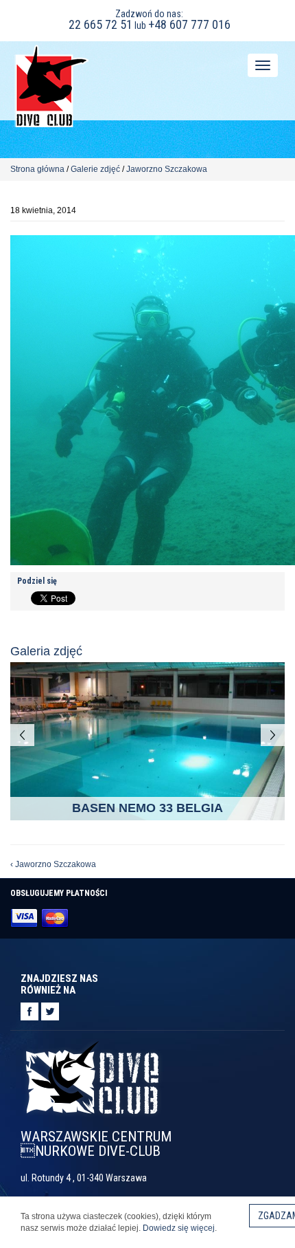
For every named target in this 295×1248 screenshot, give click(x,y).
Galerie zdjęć (95, 169)
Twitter (50, 1011)
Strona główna (37, 169)
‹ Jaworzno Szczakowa (53, 864)
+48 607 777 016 (189, 24)
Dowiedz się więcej (179, 1228)
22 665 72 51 (100, 24)
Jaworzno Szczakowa (166, 169)
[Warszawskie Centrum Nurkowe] (51, 84)
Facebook (29, 1011)
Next (273, 735)
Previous (22, 735)
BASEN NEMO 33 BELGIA (147, 808)
